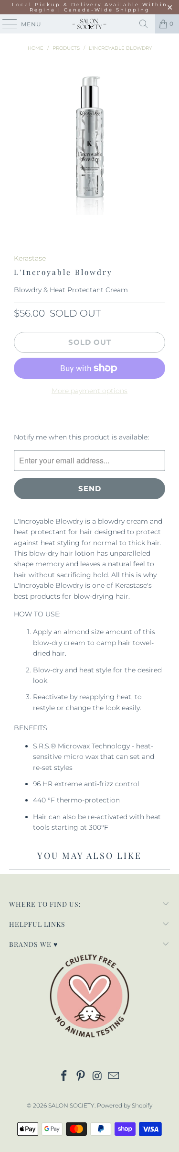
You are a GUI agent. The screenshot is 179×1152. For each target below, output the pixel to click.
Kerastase (30, 258)
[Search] (144, 23)
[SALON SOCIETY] (90, 23)
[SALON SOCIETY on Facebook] (64, 1077)
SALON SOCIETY (71, 1105)
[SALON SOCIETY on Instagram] (97, 1077)
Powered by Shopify (124, 1105)
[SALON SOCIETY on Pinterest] (81, 1077)
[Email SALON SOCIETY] (114, 1077)
